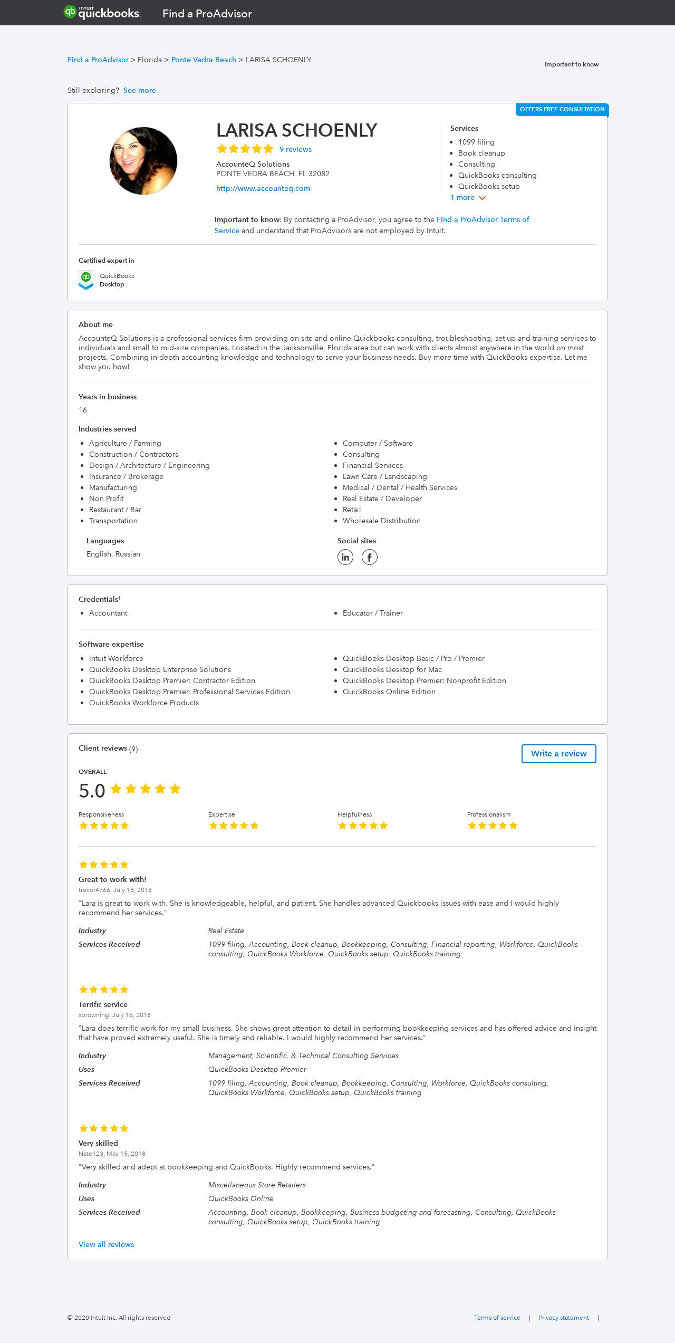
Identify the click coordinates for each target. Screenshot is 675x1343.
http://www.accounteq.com (263, 188)
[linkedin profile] (345, 560)
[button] (264, 148)
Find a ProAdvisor (98, 59)
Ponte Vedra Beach (203, 59)
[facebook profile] (370, 560)
